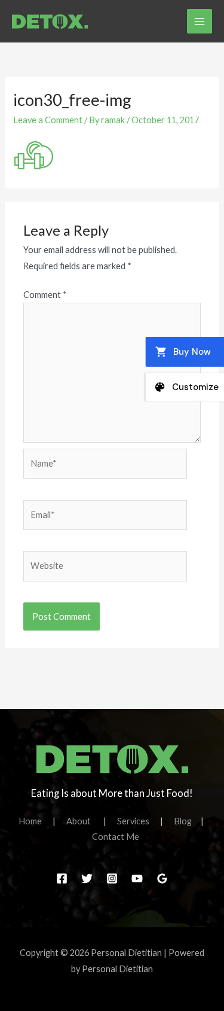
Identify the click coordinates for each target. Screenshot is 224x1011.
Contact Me (115, 837)
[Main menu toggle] (199, 21)
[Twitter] (87, 878)
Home (36, 821)
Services (138, 821)
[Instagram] (112, 878)
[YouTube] (137, 878)
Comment (45, 295)
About (84, 821)
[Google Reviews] (162, 878)
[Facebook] (61, 878)
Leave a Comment (47, 120)
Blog (183, 821)
